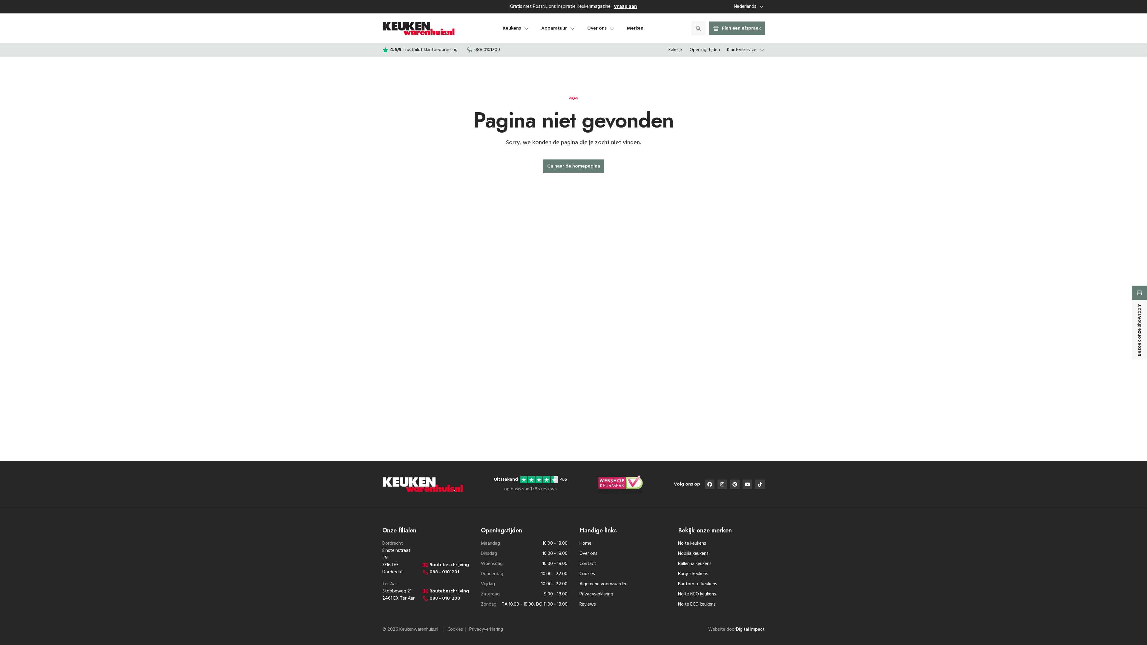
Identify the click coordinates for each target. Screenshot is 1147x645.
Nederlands (745, 6)
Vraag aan (625, 6)
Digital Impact (750, 629)
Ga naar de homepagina (573, 166)
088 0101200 (487, 49)
